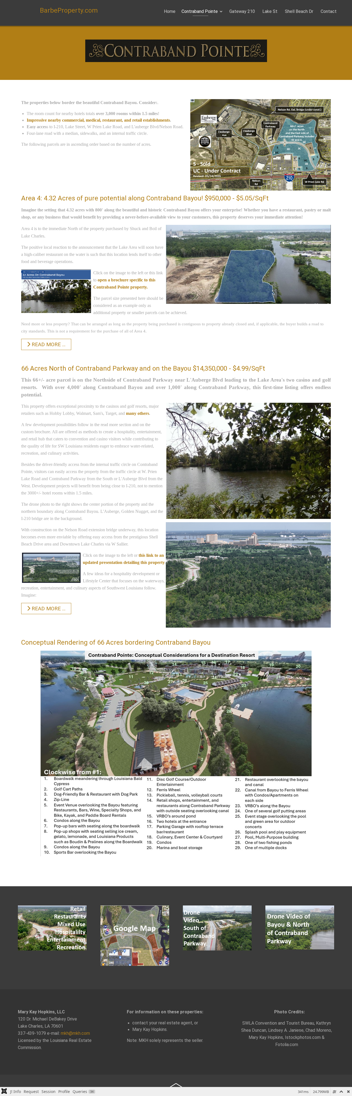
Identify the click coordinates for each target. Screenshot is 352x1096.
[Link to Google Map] (134, 935)
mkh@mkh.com (75, 1033)
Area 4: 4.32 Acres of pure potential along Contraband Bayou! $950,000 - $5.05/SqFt (145, 198)
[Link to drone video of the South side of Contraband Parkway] (217, 927)
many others (137, 413)
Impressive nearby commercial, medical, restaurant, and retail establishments (98, 120)
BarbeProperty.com (69, 10)
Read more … (47, 344)
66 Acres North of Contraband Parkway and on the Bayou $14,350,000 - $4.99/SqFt (143, 368)
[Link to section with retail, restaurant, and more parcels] (52, 927)
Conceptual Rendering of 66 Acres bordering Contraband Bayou (116, 642)
